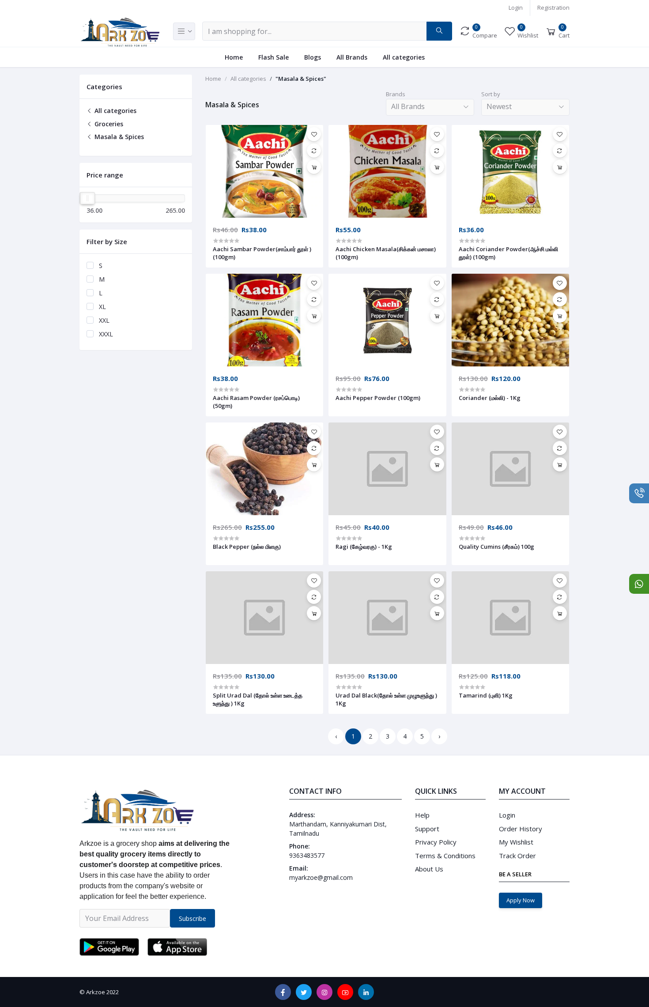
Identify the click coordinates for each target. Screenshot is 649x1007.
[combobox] (430, 107)
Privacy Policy (436, 841)
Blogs (312, 57)
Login (516, 7)
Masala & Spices (118, 136)
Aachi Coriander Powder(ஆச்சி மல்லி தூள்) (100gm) (508, 253)
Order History (520, 828)
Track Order (517, 855)
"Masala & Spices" (300, 79)
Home (234, 57)
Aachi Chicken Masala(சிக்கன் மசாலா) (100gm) (386, 253)
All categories (404, 57)
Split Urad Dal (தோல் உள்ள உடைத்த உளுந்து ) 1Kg (257, 699)
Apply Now (520, 900)
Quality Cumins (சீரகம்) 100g (496, 547)
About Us (429, 868)
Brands (395, 94)
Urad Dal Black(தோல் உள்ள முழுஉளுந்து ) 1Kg (386, 699)
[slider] (87, 198)
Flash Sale (273, 57)
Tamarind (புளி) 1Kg (486, 695)
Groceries (108, 124)
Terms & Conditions (445, 855)
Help (422, 815)
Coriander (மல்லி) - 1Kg (490, 398)
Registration (553, 7)
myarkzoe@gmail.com (321, 877)
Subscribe (192, 918)
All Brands (351, 57)
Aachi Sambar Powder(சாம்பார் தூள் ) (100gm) (262, 253)
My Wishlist (516, 841)
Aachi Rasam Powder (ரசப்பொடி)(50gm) (256, 402)
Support (427, 828)
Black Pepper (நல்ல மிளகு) (247, 547)
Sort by (490, 94)
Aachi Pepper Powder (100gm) (378, 398)
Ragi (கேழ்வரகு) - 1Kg (364, 547)
